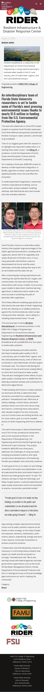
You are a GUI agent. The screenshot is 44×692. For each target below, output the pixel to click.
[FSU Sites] (40, 4)
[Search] (36, 4)
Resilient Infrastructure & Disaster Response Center (22, 29)
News (4, 587)
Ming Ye (33, 150)
